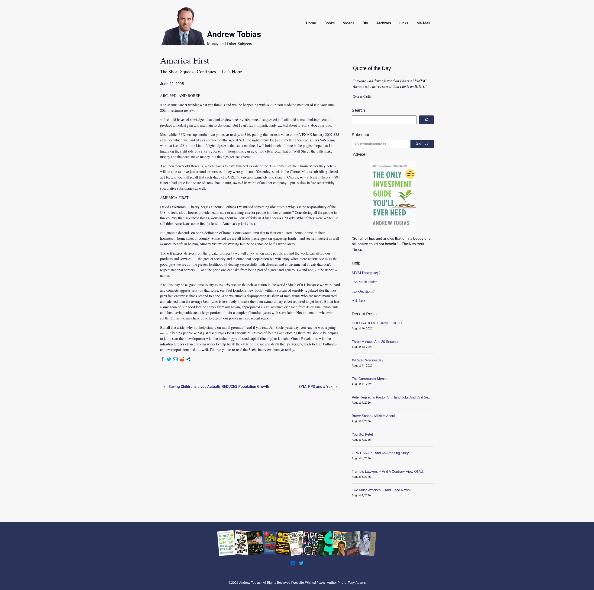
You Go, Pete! (362, 434)
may (189, 318)
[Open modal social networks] (188, 359)
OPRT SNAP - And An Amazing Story (380, 453)
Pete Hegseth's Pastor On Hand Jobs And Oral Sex (391, 397)
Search (358, 110)
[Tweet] (169, 359)
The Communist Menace (370, 379)
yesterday (287, 349)
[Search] (426, 119)
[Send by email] (175, 359)
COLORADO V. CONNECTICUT (377, 323)
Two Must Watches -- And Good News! (381, 490)
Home (311, 23)
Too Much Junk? (364, 281)
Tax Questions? (363, 291)
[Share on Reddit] (182, 359)
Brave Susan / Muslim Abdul (373, 416)
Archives (383, 23)
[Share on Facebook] (162, 359)
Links (403, 23)
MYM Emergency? (366, 272)
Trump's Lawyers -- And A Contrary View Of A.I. (388, 471)
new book (255, 290)
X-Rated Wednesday (367, 360)
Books (329, 23)
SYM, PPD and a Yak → (317, 386)
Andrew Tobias (234, 35)
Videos (348, 23)
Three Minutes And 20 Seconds (375, 342)
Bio (365, 23)
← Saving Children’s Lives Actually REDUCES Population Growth (216, 386)
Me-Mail (423, 23)
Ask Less (358, 300)
